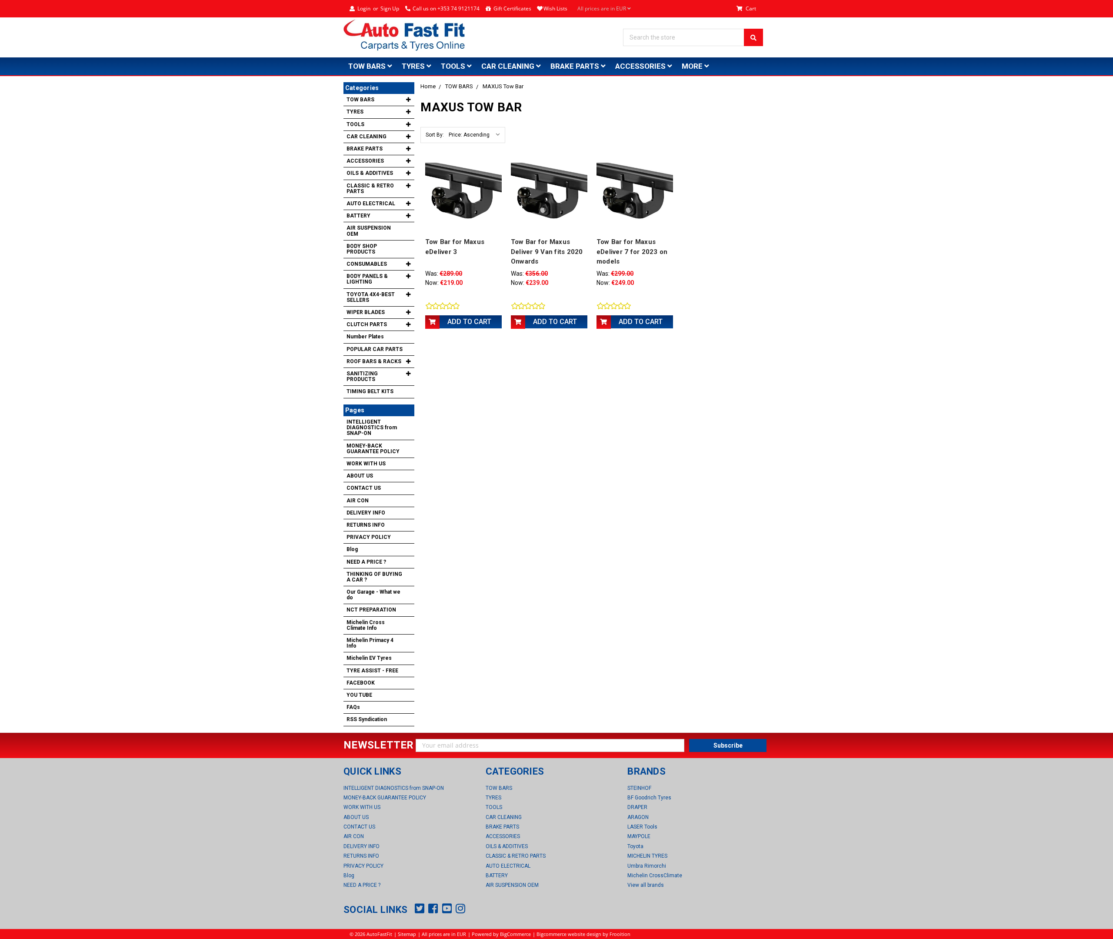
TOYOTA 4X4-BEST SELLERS (371, 297)
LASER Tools (642, 827)
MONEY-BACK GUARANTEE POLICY (373, 448)
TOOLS (454, 66)
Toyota (635, 846)
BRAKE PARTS (575, 66)
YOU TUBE (359, 695)
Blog (352, 549)
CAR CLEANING (508, 66)
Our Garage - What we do (373, 595)
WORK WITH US (366, 464)
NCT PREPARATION (371, 610)
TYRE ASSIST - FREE (372, 671)
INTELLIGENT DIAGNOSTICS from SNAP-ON (372, 427)
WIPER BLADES (366, 312)
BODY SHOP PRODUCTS (362, 249)
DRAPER (637, 807)
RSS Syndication (367, 719)
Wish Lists (555, 8)
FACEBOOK (361, 683)
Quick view (463, 197)
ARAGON (638, 817)
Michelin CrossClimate (654, 875)
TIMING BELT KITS (370, 391)
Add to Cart (469, 321)
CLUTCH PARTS (367, 324)
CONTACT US (364, 488)
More (693, 66)
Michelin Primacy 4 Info (370, 643)
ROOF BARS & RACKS (374, 361)
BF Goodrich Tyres (649, 798)
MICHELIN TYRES (647, 856)
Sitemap (407, 934)
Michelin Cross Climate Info (366, 625)
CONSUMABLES (367, 264)
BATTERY (358, 216)
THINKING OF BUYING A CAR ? (374, 577)
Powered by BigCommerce (501, 934)
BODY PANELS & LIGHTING (367, 279)
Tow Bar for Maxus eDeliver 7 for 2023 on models (632, 251)
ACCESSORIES (641, 66)
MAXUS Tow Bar (503, 86)
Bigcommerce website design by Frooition (583, 934)
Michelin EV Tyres (369, 658)
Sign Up (389, 8)
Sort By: (435, 135)
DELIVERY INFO (366, 513)
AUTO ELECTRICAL (371, 203)
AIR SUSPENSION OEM (369, 231)
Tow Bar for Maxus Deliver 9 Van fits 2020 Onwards (547, 251)
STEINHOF (639, 788)
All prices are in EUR (602, 8)
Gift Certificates (512, 8)
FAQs (353, 707)
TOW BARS (367, 66)
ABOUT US (360, 476)
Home (428, 86)
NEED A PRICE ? (366, 562)
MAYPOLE (638, 836)
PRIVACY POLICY (369, 537)
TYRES (414, 66)
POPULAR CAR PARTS (375, 349)
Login (363, 8)
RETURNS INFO (366, 525)
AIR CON (358, 501)
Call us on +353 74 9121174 (446, 8)
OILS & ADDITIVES (370, 173)
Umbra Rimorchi (646, 866)
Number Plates (365, 337)
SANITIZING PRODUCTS (362, 376)
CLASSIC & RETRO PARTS (370, 188)
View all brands (645, 885)
